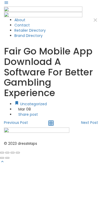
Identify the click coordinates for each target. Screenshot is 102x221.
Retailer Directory (30, 30)
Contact (22, 25)
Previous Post (16, 122)
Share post (27, 114)
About (19, 20)
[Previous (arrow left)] (2, 158)
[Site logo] (43, 9)
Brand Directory (28, 35)
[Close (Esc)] (2, 152)
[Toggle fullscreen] (12, 152)
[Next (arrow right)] (7, 158)
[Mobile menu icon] (51, 3)
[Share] (7, 152)
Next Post (89, 122)
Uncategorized (33, 104)
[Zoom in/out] (18, 152)
